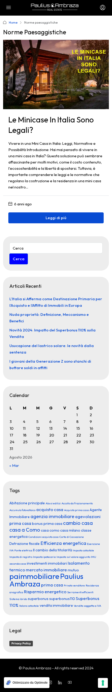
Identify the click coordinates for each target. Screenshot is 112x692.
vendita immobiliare (56, 605)
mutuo (73, 570)
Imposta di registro (20, 557)
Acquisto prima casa (76, 510)
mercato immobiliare (46, 569)
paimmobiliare (34, 576)
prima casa (52, 584)
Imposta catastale (83, 550)
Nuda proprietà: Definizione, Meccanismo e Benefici (49, 317)
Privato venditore (74, 585)
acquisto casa (49, 509)
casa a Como (24, 529)
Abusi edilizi (53, 503)
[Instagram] (51, 682)
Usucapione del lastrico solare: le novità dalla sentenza (51, 349)
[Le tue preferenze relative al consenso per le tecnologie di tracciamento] (103, 683)
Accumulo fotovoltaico (22, 510)
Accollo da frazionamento (77, 503)
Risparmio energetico (45, 591)
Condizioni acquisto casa (43, 537)
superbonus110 (62, 598)
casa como (50, 530)
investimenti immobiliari (47, 563)
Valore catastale (29, 606)
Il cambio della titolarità (52, 550)
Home (13, 22)
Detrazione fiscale (24, 543)
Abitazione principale (27, 503)
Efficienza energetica (63, 543)
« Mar (14, 465)
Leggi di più (56, 217)
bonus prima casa (47, 523)
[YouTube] (71, 682)
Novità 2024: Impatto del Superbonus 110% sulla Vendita (52, 333)
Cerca (18, 258)
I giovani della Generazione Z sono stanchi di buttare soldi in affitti (50, 364)
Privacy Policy (21, 643)
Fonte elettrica (23, 550)
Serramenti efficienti (80, 592)
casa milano (70, 530)
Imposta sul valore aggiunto (73, 557)
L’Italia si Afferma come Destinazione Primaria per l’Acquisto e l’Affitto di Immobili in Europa (55, 302)
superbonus (38, 598)
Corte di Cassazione (71, 537)
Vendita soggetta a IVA (87, 606)
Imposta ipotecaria (44, 557)
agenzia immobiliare (52, 516)
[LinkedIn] (61, 682)
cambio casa (78, 523)
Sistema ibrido (18, 599)
